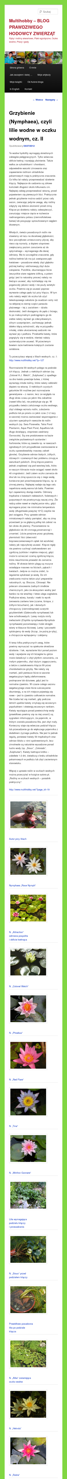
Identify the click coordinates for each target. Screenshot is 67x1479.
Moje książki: (16, 81)
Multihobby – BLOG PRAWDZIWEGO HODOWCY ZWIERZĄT (32, 26)
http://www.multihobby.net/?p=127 (26, 360)
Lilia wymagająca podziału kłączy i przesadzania (18, 1222)
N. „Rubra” (14, 1475)
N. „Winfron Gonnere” (20, 1172)
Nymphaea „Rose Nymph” (22, 885)
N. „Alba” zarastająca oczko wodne (20, 1379)
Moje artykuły (44, 74)
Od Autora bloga (35, 81)
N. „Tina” (13, 1126)
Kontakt (28, 88)
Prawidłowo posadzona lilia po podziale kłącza (21, 1327)
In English (14, 88)
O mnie (32, 67)
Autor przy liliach (17, 838)
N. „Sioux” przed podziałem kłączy (18, 1275)
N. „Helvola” (15, 1428)
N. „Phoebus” (16, 1032)
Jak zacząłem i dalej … (21, 74)
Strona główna (17, 67)
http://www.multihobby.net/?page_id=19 (29, 789)
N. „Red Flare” (16, 1079)
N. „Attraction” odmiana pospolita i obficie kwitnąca (18, 935)
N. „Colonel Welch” (18, 986)
